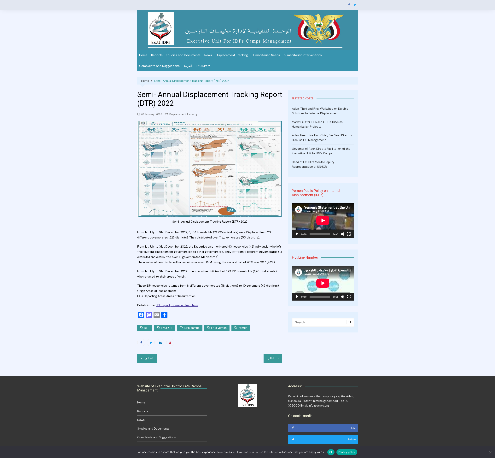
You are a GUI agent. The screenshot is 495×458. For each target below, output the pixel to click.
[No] (490, 452)
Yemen (242, 328)
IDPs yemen (219, 328)
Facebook (349, 5)
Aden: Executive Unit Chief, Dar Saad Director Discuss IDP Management (322, 137)
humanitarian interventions (303, 55)
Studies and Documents (183, 55)
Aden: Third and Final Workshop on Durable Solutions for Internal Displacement (320, 111)
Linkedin (160, 342)
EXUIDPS (166, 328)
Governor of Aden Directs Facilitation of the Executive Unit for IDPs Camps (321, 151)
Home (143, 55)
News (208, 55)
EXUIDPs (201, 66)
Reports (157, 55)
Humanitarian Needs (266, 55)
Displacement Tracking (232, 55)
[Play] (297, 234)
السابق (149, 358)
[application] (323, 220)
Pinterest (170, 342)
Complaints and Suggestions (159, 66)
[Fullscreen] (349, 234)
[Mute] (343, 234)
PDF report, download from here (177, 305)
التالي (271, 358)
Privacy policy (346, 452)
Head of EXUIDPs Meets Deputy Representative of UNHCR (313, 164)
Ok (331, 452)
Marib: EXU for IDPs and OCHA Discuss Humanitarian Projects (317, 124)
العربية (187, 66)
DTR (146, 328)
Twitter (355, 5)
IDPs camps (192, 328)
